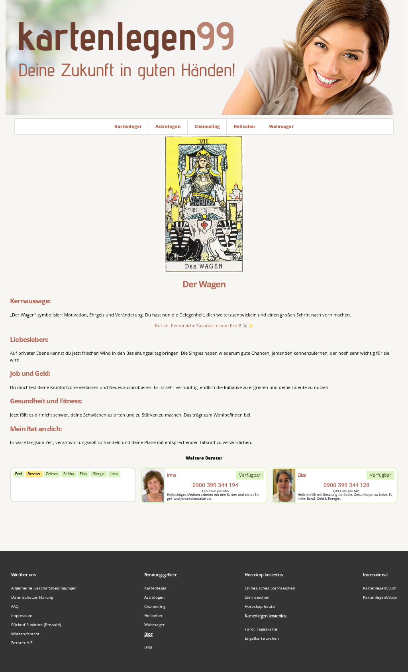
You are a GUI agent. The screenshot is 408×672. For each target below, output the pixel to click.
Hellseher (153, 615)
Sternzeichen (257, 597)
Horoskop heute (260, 606)
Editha (68, 474)
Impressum (21, 615)
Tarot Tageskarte (261, 629)
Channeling (154, 606)
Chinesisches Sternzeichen (270, 588)
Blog (148, 647)
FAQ (15, 606)
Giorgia (98, 474)
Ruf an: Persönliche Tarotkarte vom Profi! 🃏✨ (204, 325)
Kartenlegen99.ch (379, 588)
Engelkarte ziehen (262, 638)
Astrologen (154, 597)
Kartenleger (155, 588)
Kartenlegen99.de (380, 597)
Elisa (83, 474)
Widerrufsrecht (25, 634)
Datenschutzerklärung (32, 597)
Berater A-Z (22, 642)
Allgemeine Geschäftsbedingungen (43, 588)
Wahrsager (154, 624)
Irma (114, 474)
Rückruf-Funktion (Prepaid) (36, 624)
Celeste (52, 474)
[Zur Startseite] (204, 57)
